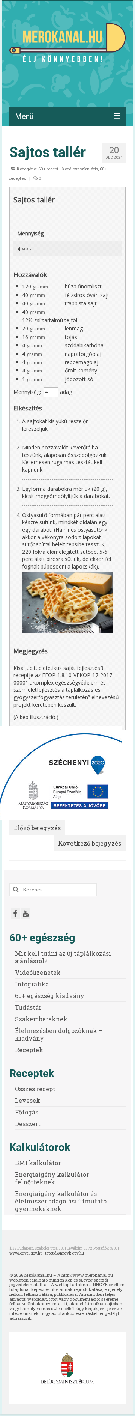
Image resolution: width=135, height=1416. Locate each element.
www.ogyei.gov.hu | (27, 1253)
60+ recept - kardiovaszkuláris (68, 169)
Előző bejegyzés (37, 828)
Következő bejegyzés (89, 843)
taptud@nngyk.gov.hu (64, 1253)
